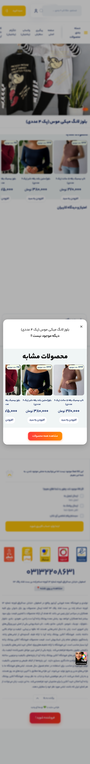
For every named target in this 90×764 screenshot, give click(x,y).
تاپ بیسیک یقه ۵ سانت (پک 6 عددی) (69, 403)
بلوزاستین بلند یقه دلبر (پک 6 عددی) (37, 403)
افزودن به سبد (69, 420)
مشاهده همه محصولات (45, 436)
